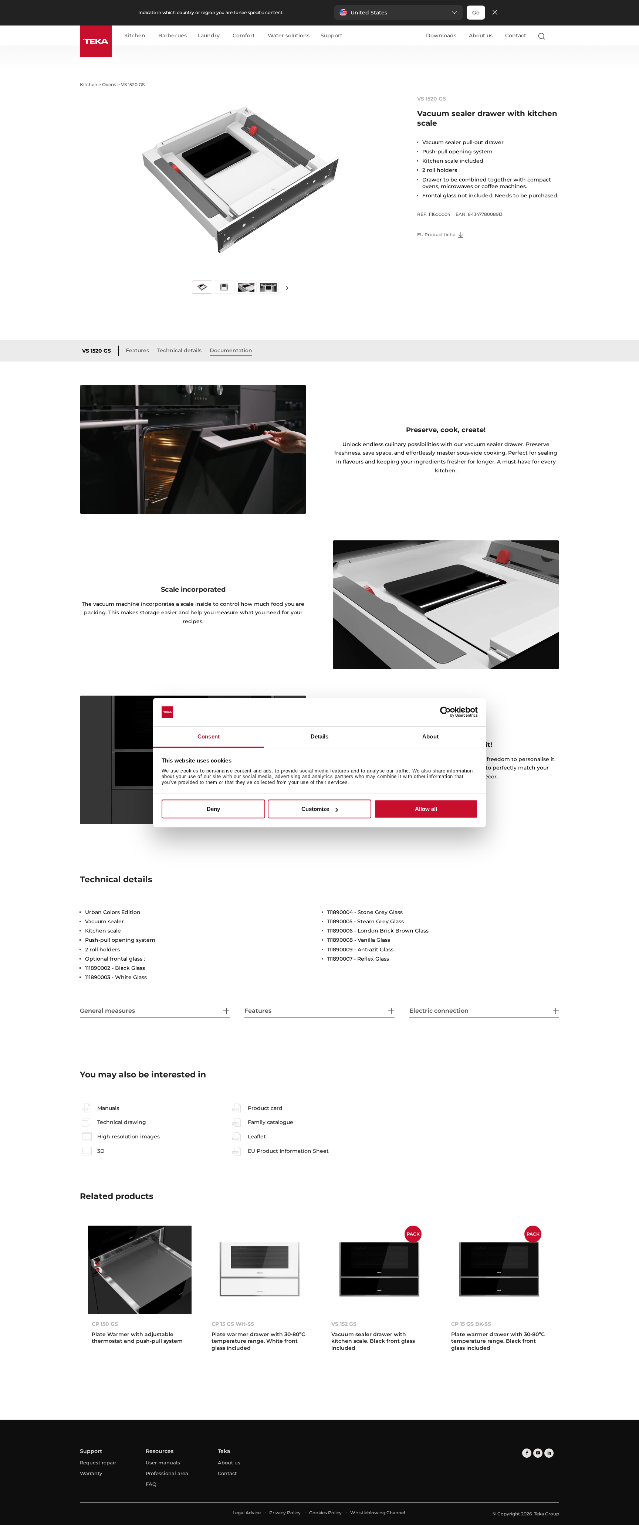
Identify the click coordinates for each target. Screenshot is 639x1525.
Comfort (244, 36)
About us (481, 35)
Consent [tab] (208, 736)
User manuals (163, 1462)
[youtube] (537, 1453)
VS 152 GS (343, 1324)
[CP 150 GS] (140, 1270)
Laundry (209, 36)
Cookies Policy (325, 1512)
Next (287, 287)
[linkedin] (549, 1453)
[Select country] (555, 36)
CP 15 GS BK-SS (471, 1324)
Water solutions (289, 36)
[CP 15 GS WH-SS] (259, 1270)
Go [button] (476, 12)
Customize (315, 809)
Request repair (98, 1462)
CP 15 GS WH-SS (233, 1324)
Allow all (426, 809)
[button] (398, 12)
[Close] (495, 12)
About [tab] (430, 736)
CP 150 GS (105, 1324)
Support (331, 36)
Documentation (231, 350)
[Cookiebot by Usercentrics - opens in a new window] (445, 712)
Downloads (441, 35)
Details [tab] (320, 736)
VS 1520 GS (96, 350)
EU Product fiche (436, 234)
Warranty (91, 1473)
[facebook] (526, 1453)
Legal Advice (247, 1512)
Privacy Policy (285, 1512)
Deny (213, 809)
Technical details (179, 350)
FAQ (151, 1484)
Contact (515, 35)
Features (137, 350)
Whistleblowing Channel (377, 1512)
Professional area (167, 1473)
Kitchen (134, 36)
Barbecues (172, 36)
